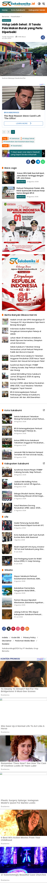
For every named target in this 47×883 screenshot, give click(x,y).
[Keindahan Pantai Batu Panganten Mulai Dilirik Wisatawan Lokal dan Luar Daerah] (7, 590)
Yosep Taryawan (8, 36)
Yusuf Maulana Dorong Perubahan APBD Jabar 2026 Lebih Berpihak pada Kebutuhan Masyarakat (28, 506)
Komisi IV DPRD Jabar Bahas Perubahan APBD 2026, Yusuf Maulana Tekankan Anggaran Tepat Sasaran (27, 386)
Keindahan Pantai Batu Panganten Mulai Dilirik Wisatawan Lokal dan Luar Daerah (26, 589)
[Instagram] (18, 629)
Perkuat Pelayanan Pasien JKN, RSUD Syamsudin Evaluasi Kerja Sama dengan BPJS (31, 190)
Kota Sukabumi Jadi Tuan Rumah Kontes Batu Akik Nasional (29, 536)
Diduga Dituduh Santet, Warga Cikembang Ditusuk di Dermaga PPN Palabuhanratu (28, 494)
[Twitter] (33, 162)
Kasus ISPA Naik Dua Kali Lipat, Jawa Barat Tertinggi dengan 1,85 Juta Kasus (30, 175)
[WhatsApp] (43, 162)
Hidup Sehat (29, 138)
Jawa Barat (21, 182)
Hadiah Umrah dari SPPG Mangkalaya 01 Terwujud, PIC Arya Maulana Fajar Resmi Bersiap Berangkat (27, 322)
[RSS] (27, 629)
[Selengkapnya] (44, 410)
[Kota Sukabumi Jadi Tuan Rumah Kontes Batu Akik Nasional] (7, 537)
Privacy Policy (29, 637)
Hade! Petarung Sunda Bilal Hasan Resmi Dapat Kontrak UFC (29, 524)
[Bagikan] (43, 37)
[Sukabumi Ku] (18, 3)
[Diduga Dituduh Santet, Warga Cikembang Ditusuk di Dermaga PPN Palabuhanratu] (7, 496)
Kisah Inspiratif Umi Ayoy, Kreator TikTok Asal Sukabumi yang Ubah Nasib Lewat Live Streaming (29, 548)
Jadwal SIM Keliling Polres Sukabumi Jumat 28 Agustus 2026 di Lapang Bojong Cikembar (25, 376)
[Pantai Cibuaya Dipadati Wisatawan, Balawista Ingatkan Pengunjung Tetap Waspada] (7, 602)
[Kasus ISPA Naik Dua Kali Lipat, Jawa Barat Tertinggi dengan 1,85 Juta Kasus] (8, 178)
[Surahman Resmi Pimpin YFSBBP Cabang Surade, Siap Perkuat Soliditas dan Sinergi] (7, 472)
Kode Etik (16, 637)
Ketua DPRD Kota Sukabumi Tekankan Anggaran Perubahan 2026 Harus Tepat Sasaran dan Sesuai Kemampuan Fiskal (27, 358)
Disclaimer (7, 640)
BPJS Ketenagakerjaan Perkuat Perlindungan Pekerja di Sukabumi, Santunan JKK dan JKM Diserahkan (25, 395)
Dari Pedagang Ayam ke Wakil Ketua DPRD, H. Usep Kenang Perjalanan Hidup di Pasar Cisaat (29, 560)
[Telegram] (38, 162)
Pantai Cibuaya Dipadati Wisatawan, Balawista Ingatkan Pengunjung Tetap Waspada (28, 601)
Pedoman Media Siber (25, 640)
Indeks (5, 637)
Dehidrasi (15, 138)
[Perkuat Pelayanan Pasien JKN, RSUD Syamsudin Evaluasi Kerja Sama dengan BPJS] (8, 192)
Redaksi (5, 644)
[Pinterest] (13, 629)
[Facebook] (28, 162)
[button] (39, 3)
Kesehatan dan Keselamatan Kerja (19, 141)
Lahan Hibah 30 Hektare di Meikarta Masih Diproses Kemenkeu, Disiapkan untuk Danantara (26, 340)
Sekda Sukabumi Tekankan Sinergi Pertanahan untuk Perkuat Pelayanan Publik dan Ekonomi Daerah (26, 349)
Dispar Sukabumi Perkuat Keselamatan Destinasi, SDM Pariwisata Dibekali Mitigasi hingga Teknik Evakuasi (27, 577)
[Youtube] (23, 629)
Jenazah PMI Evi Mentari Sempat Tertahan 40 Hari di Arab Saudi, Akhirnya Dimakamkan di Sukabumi (28, 453)
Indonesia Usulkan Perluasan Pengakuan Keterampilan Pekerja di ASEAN (25, 331)
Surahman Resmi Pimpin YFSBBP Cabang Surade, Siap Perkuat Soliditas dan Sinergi (26, 367)
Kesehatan (6, 20)
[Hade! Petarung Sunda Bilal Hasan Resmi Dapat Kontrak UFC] (7, 525)
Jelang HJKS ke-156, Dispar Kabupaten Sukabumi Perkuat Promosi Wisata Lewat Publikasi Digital (28, 613)
